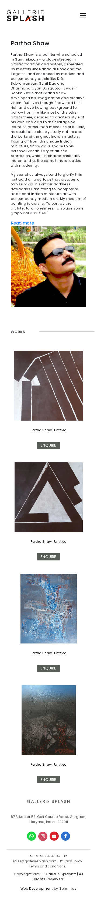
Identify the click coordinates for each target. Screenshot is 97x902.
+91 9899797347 (47, 856)
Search (52, 34)
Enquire (48, 445)
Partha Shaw (41, 430)
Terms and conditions (47, 866)
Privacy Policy (71, 861)
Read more (22, 223)
